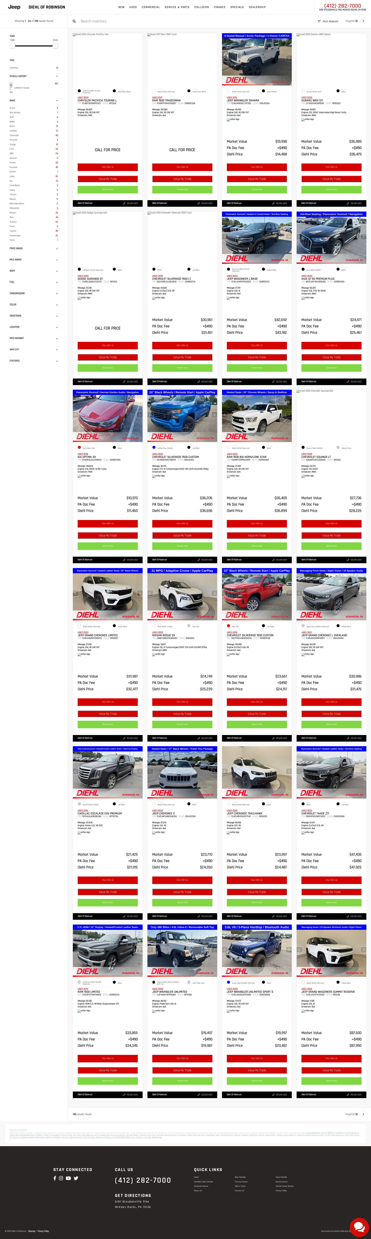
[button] (289, 58)
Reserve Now (107, 189)
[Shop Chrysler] (14, 7)
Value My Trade (108, 179)
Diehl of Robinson (85, 203)
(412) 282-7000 (342, 6)
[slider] (12, 45)
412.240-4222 (132, 203)
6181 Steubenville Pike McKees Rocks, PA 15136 (342, 10)
